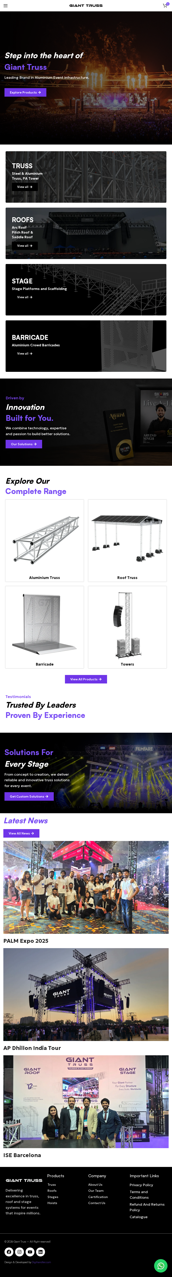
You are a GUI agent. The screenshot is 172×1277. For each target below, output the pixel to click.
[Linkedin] (40, 1251)
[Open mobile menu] (5, 5)
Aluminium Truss (44, 577)
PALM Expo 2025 (25, 941)
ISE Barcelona (22, 1155)
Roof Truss (127, 577)
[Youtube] (30, 1251)
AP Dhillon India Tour (32, 1048)
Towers (127, 664)
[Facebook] (8, 1251)
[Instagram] (19, 1251)
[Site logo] (86, 5)
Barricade (45, 664)
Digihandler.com (41, 1262)
